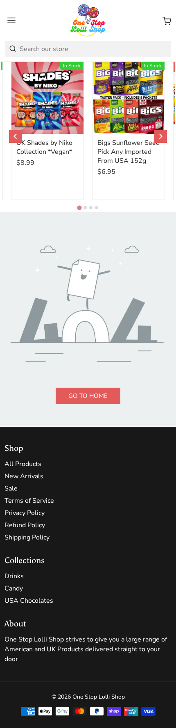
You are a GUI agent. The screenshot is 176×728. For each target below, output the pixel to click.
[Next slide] (160, 136)
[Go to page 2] (85, 207)
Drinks (14, 576)
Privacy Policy (25, 512)
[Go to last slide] (15, 136)
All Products (23, 463)
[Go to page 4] (96, 207)
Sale (11, 488)
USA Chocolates (29, 600)
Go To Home (88, 396)
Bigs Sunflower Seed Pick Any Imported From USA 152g (128, 151)
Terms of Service (29, 500)
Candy (14, 588)
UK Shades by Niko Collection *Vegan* (44, 147)
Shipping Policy (27, 537)
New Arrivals (24, 476)
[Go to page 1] (79, 207)
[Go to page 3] (91, 207)
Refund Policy (25, 525)
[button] (166, 20)
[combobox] (88, 49)
